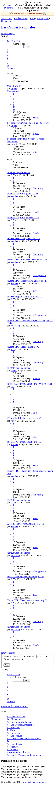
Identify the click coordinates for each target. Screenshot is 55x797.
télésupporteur (39, 275)
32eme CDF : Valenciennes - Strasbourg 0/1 (27, 600)
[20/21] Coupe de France (18, 626)
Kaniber (14, 196)
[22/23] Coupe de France (18, 500)
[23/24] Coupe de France (18, 368)
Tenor (13, 502)
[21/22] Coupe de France (18, 553)
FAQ (32, 18)
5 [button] (7, 60)
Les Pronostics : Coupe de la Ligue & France (28, 123)
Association (6, 18)
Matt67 (36, 117)
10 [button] (8, 65)
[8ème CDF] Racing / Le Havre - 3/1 (24, 418)
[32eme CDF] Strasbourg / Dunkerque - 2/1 (27, 281)
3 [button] (7, 55)
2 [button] (7, 52)
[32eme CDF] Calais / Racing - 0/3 (23, 347)
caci (12, 386)
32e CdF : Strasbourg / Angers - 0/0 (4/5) (26, 523)
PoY (13, 175)
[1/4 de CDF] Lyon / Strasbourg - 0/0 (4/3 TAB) (29, 384)
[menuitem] (29, 782)
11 (14, 109)
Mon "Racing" (14, 86)
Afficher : (8, 656)
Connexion (6, 21)
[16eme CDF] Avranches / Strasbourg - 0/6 (27, 259)
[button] (13, 41)
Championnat (13, 91)
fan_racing (38, 188)
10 (14, 107)
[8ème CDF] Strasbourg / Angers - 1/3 (25, 296)
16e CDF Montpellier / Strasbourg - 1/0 (25, 576)
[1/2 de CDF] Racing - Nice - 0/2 (22, 193)
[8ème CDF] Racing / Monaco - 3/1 (23, 238)
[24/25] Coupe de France (18, 172)
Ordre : (7, 659)
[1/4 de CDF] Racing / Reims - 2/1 (23, 217)
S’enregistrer (43, 18)
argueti (14, 88)
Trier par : (31, 656)
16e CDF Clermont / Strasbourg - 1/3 (24, 442)
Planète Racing (21, 18)
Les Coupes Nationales (18, 27)
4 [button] (7, 57)
